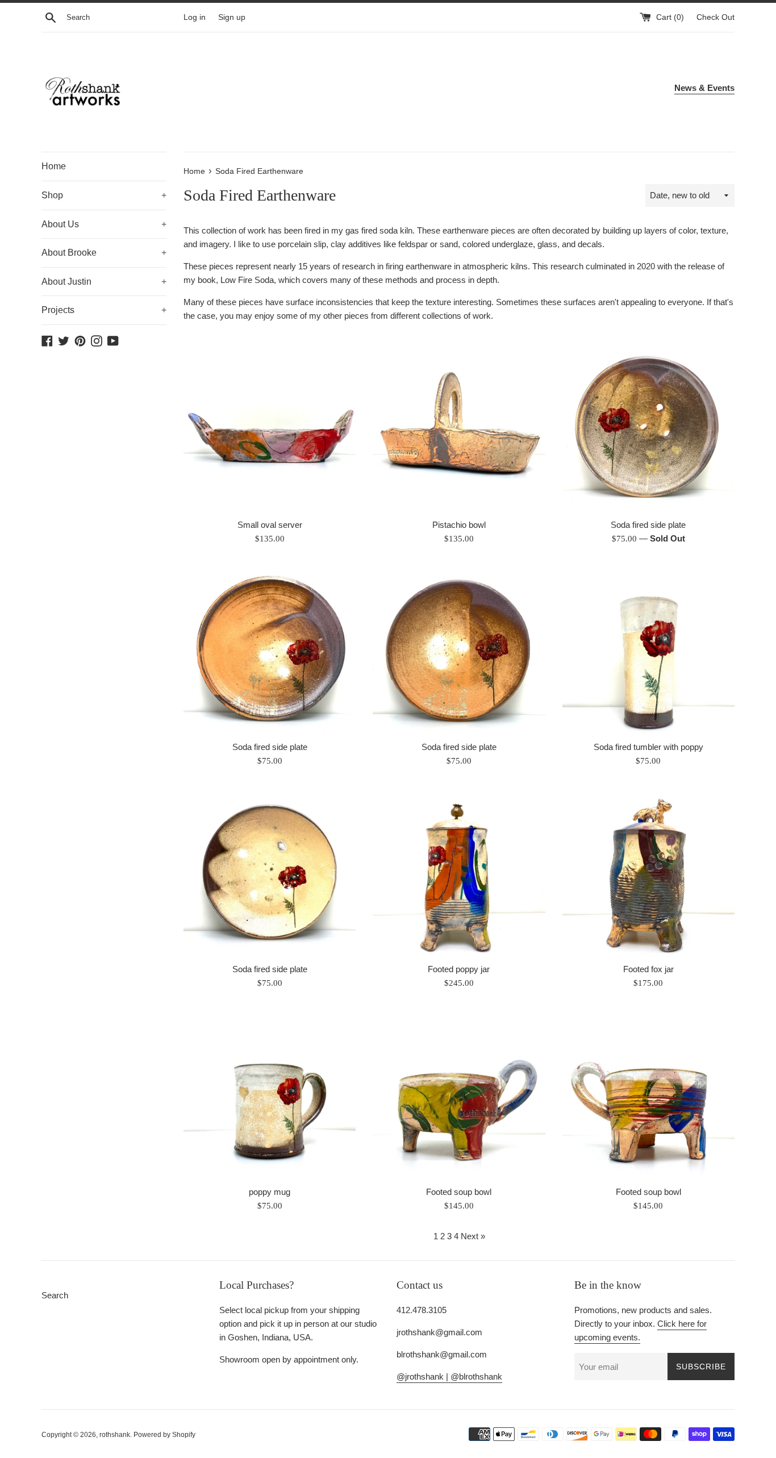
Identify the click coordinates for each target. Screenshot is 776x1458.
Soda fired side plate (648, 525)
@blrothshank (476, 1376)
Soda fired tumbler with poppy (648, 747)
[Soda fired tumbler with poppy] (648, 649)
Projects (103, 310)
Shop (103, 195)
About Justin (103, 281)
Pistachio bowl (459, 525)
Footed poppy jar (459, 969)
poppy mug (269, 1192)
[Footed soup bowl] (459, 1093)
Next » (473, 1236)
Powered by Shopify (164, 1435)
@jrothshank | (423, 1376)
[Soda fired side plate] (648, 426)
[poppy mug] (269, 1093)
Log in (194, 17)
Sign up (231, 17)
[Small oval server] (269, 426)
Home (53, 166)
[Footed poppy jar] (459, 871)
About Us (103, 224)
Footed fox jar (648, 969)
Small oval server (269, 525)
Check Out (715, 17)
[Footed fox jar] (648, 871)
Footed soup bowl (458, 1192)
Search (54, 1295)
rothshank (114, 1435)
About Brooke (103, 252)
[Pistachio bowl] (459, 426)
